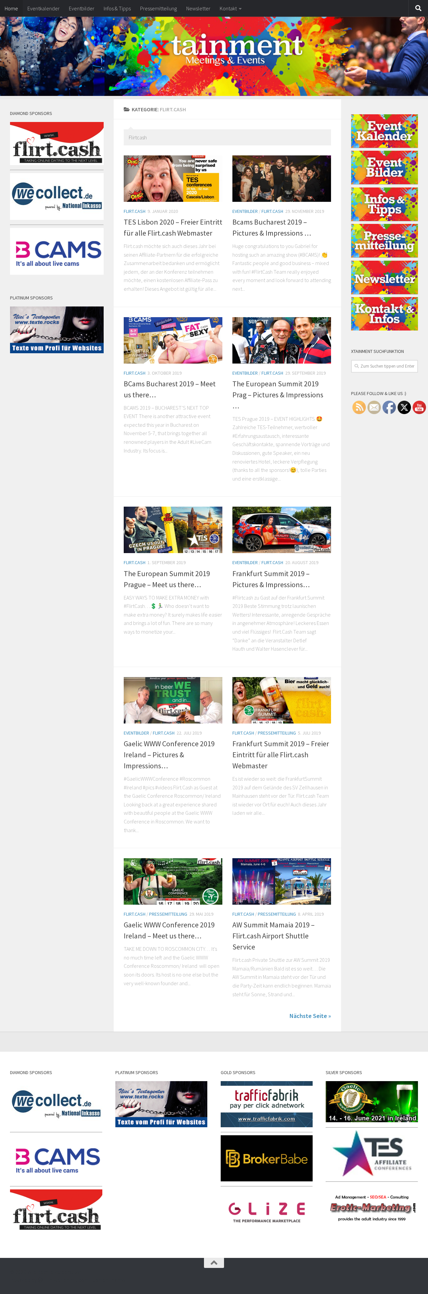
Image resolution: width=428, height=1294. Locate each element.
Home (11, 8)
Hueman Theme (107, 1280)
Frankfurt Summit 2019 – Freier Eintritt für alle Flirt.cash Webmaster (280, 754)
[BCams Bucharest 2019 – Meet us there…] (173, 340)
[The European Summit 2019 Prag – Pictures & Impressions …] (281, 340)
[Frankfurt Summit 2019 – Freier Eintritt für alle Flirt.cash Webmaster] (281, 700)
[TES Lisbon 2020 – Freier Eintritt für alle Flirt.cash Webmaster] (173, 178)
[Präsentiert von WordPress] (40, 1280)
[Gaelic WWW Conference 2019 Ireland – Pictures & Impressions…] (173, 700)
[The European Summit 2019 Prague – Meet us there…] (173, 530)
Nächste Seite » (310, 1016)
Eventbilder (81, 8)
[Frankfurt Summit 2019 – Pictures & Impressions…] (281, 530)
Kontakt (228, 8)
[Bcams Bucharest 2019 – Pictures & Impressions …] (281, 178)
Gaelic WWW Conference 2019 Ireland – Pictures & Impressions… (169, 754)
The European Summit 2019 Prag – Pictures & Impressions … (277, 394)
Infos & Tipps (117, 8)
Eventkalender (43, 8)
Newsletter (198, 8)
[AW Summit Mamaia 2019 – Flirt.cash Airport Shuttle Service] (281, 881)
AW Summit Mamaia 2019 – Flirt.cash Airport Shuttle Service (273, 935)
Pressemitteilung (158, 8)
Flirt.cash (134, 211)
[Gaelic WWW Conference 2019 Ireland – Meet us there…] (173, 881)
